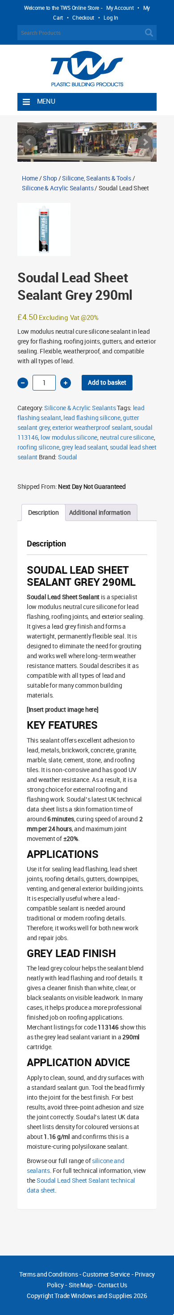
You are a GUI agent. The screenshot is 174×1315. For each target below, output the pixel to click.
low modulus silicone (69, 437)
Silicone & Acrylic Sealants (57, 188)
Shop (50, 178)
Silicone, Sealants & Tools (96, 178)
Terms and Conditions (48, 1274)
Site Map (81, 1285)
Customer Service (106, 1274)
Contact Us (112, 1285)
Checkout (83, 17)
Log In (111, 17)
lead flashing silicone (91, 417)
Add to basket (107, 382)
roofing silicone (38, 447)
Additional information (100, 512)
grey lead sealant (84, 447)
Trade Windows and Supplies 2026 (100, 1295)
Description (43, 512)
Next (145, 142)
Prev (29, 142)
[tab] (43, 512)
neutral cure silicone (127, 437)
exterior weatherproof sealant (92, 427)
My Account (119, 7)
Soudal (67, 457)
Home (30, 178)
